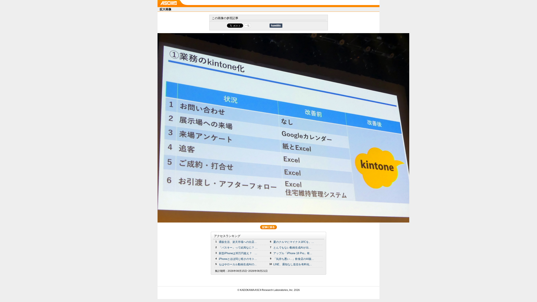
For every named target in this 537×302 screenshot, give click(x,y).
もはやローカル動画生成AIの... (238, 264)
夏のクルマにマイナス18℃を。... (293, 241)
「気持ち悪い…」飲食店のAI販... (293, 258)
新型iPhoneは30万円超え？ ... (238, 253)
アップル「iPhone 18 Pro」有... (292, 253)
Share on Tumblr (276, 25)
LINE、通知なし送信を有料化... (292, 264)
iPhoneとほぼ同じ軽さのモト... (238, 258)
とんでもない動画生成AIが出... (292, 247)
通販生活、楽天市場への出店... (238, 241)
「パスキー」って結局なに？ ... (238, 247)
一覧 (247, 25)
